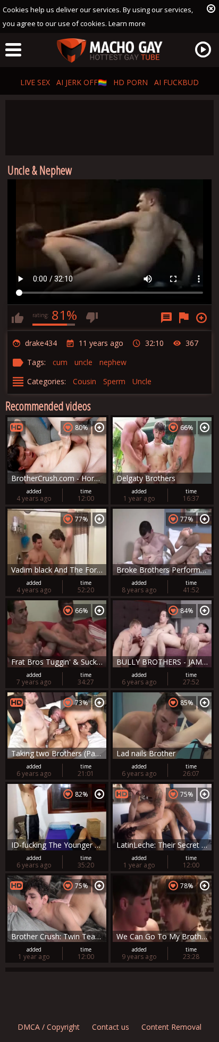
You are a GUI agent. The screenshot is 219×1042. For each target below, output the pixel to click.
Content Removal (171, 1027)
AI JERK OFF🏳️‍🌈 (81, 82)
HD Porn (130, 82)
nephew (113, 362)
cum (60, 362)
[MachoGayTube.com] (109, 50)
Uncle (141, 381)
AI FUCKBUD (176, 82)
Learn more (127, 23)
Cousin (84, 381)
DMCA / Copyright (49, 1027)
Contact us (110, 1027)
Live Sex (35, 82)
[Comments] (166, 317)
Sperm (114, 381)
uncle (83, 362)
